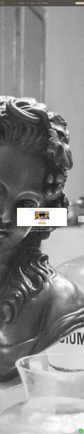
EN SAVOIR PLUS (42, 223)
